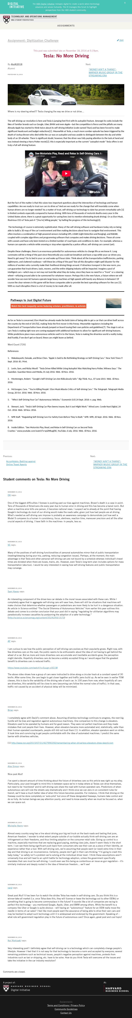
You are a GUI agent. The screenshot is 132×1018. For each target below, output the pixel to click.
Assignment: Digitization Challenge (33, 40)
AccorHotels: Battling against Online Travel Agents (20, 463)
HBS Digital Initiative (45, 4)
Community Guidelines (66, 1009)
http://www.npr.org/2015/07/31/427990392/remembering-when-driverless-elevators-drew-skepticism (62, 742)
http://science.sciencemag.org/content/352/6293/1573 (36, 617)
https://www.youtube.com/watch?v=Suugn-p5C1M (33, 667)
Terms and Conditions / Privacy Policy (66, 1005)
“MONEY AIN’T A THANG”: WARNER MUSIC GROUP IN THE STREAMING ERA (105, 72)
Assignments (66, 25)
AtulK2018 (16, 64)
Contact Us (66, 1012)
